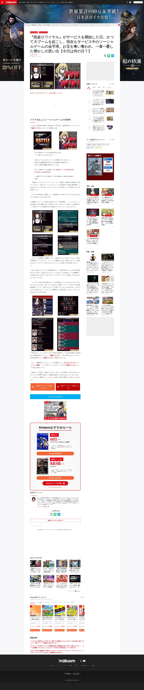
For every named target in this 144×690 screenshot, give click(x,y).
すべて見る (82, 597)
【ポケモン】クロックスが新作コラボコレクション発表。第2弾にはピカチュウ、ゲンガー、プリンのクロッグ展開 (99, 128)
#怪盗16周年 (70, 170)
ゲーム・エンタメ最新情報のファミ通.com (33, 25)
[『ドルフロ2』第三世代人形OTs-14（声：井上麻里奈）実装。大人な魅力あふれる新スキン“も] (93, 191)
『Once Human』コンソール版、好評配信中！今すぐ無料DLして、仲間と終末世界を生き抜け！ (93, 221)
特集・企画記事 (68, 2)
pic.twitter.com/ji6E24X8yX (43, 172)
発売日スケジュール (44, 2)
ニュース (58, 2)
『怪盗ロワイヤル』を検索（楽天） (68, 387)
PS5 (32, 2)
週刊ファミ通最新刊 (94, 155)
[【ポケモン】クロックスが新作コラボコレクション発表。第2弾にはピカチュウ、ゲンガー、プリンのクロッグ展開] (110, 127)
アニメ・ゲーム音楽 (68, 602)
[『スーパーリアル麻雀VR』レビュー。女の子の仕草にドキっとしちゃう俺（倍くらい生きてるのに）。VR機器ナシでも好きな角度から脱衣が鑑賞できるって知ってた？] (110, 110)
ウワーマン (35, 55)
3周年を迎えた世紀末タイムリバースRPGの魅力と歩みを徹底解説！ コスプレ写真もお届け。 (107, 221)
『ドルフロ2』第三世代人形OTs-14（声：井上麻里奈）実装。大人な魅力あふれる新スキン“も (93, 201)
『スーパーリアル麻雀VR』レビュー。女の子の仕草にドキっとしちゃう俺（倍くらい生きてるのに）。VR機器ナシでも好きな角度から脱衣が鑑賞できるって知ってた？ (99, 111)
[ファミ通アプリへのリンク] (67, 673)
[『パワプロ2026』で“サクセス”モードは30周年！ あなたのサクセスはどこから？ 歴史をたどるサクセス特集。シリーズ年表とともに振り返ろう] (107, 300)
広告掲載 (93, 665)
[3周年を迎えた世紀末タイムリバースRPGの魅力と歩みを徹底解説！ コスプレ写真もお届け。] (107, 212)
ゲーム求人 (52, 2)
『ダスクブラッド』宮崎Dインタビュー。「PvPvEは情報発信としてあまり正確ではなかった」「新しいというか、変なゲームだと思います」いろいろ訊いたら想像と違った (93, 288)
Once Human (93, 215)
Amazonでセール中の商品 (55, 483)
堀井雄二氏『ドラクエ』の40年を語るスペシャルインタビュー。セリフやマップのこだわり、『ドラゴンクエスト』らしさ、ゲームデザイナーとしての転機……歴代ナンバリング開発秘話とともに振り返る (93, 266)
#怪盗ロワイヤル (61, 170)
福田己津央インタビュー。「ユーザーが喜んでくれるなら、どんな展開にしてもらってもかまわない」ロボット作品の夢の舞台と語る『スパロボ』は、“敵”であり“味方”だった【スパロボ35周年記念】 (93, 309)
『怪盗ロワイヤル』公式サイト (55, 520)
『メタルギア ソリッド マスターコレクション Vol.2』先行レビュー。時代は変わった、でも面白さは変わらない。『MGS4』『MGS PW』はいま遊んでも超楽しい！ (107, 266)
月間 (103, 87)
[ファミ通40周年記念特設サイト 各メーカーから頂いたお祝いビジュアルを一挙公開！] (93, 232)
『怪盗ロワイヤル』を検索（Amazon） (43, 387)
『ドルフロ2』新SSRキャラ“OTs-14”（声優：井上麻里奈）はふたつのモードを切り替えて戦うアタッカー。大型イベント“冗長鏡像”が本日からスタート (57, 642)
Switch (28, 2)
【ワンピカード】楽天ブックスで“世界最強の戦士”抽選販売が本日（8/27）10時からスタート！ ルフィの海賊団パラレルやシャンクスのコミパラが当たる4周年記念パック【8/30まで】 (57, 646)
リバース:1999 (108, 215)
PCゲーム (36, 2)
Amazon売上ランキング (38, 597)
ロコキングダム (108, 195)
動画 (62, 2)
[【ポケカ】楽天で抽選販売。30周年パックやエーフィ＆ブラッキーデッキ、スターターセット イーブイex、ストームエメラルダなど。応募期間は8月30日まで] (110, 92)
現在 (89, 87)
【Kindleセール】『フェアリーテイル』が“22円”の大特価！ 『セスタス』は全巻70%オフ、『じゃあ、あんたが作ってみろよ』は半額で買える (107, 288)
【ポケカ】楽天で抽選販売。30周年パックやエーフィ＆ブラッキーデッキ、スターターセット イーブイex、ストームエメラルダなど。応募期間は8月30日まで (56, 651)
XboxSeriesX (98, 147)
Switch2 (24, 2)
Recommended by (71, 591)
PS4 (108, 144)
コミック (54, 602)
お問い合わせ (52, 665)
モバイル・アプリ (55, 25)
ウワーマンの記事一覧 (43, 506)
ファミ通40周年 (93, 236)
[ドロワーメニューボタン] (2, 2)
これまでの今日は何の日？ (55, 397)
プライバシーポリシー (61, 665)
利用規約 (70, 665)
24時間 (94, 87)
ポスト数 (109, 87)
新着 (20, 2)
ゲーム (32, 602)
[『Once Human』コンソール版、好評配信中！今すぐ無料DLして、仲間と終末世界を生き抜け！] (93, 212)
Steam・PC (90, 147)
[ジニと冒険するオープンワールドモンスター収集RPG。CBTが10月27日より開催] (107, 191)
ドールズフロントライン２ (94, 195)
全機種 (88, 144)
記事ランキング (92, 84)
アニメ (60, 602)
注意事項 (76, 665)
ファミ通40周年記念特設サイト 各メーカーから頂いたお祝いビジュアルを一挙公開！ (93, 241)
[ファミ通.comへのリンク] (11, 2)
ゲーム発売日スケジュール (96, 139)
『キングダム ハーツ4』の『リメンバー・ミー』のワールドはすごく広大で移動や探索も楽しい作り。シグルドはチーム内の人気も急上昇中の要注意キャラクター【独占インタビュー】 (99, 102)
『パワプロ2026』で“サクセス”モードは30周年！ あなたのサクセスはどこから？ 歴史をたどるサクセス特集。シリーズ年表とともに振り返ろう (107, 309)
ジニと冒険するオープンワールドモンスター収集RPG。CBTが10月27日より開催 (107, 200)
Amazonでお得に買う (55, 453)
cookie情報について (85, 665)
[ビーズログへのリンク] (77, 673)
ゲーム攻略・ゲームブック (43, 602)
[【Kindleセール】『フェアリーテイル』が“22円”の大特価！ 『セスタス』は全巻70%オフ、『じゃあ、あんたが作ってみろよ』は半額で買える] (107, 278)
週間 (99, 87)
